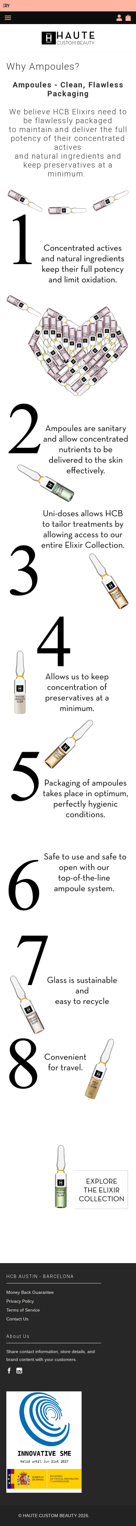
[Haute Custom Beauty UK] (68, 38)
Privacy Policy (20, 1301)
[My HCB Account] (120, 17)
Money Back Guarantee (30, 1292)
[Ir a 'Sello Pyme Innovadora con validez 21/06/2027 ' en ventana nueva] (44, 1442)
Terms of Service (23, 1310)
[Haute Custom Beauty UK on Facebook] (9, 1370)
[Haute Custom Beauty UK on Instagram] (19, 1370)
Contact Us (17, 1318)
